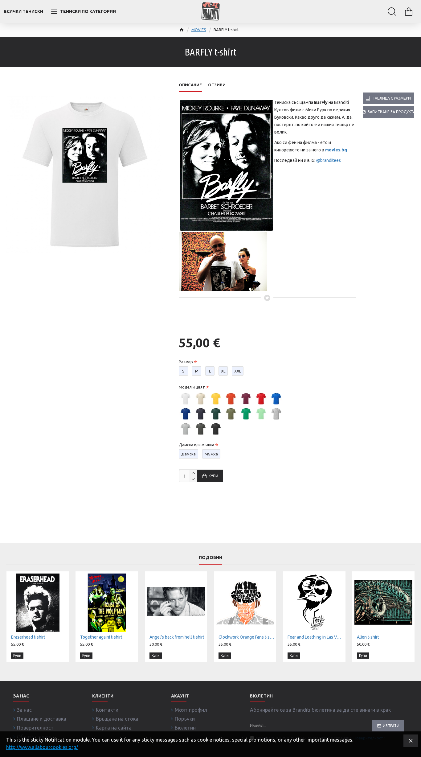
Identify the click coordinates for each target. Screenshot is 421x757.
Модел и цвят (192, 387)
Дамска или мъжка (196, 444)
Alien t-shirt (368, 637)
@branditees (328, 160)
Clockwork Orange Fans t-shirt (246, 637)
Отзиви (217, 85)
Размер (186, 362)
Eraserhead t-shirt (28, 637)
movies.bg (336, 149)
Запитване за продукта (391, 112)
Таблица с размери (392, 98)
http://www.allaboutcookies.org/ (42, 747)
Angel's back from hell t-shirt (176, 637)
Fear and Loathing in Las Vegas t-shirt (315, 637)
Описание (190, 85)
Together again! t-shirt (101, 637)
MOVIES (198, 29)
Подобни (210, 557)
